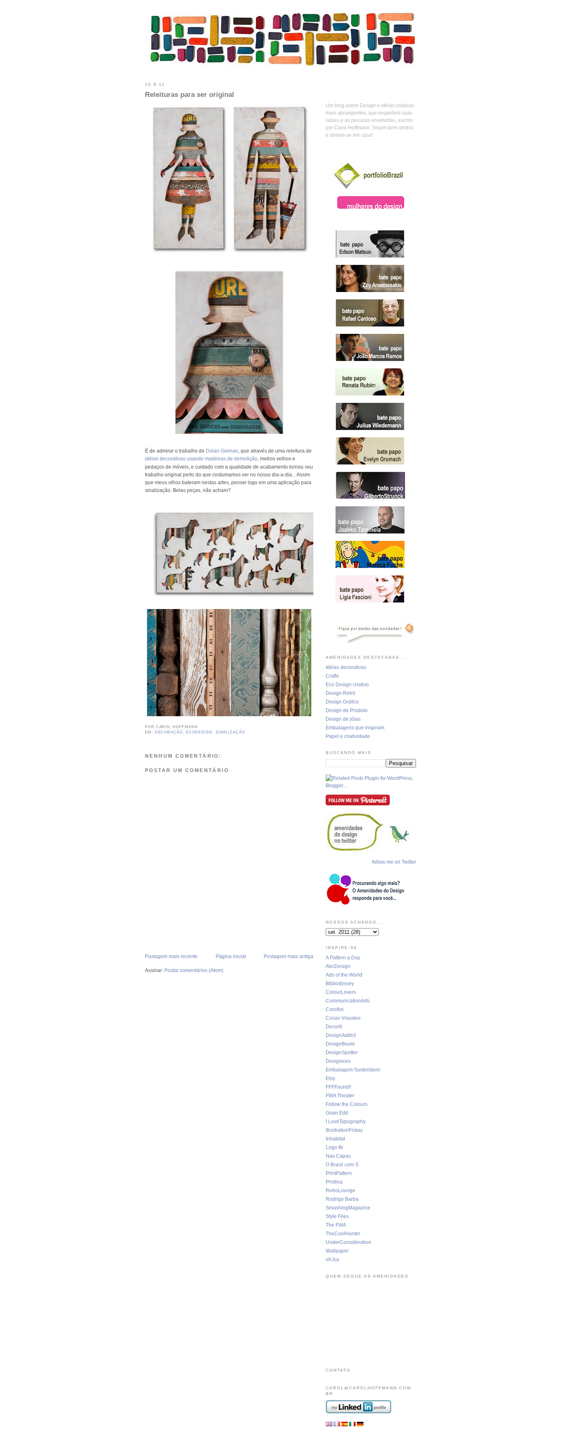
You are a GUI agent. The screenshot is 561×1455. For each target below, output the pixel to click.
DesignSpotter (342, 1052)
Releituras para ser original (189, 95)
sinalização (230, 732)
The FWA (336, 1225)
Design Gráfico (342, 702)
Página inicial (231, 956)
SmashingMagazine (348, 1208)
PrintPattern (339, 1173)
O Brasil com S (342, 1165)
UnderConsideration (348, 1242)
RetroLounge (340, 1190)
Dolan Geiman (222, 451)
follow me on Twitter (394, 862)
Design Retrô (340, 693)
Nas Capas (338, 1156)
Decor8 (334, 1027)
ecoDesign (199, 732)
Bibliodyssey (340, 983)
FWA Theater (340, 1096)
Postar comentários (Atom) (193, 970)
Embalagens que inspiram (355, 728)
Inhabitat (335, 1139)
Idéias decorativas (346, 667)
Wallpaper (337, 1251)
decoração (169, 732)
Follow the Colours (347, 1104)
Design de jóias (343, 719)
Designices (338, 1061)
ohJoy (332, 1259)
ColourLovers (341, 992)
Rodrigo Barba (342, 1199)
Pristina (334, 1182)
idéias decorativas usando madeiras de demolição (201, 459)
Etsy (330, 1078)
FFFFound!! (338, 1087)
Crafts (332, 676)
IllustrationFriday (344, 1130)
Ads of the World (344, 975)
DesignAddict (341, 1035)
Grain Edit (337, 1113)
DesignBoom (340, 1044)
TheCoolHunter (343, 1234)
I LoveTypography (346, 1121)
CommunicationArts (348, 1001)
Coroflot (334, 1009)
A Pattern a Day (343, 958)
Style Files (337, 1216)
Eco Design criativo (347, 684)
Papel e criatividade (348, 736)
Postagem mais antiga (288, 956)
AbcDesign (338, 966)
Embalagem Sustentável (353, 1070)
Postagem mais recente (171, 956)
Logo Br (334, 1147)
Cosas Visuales (343, 1018)
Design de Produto (347, 710)
